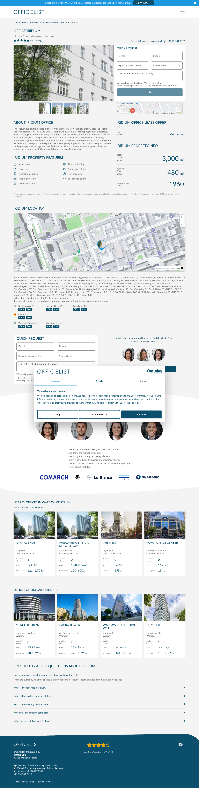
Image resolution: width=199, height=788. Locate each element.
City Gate (153, 625)
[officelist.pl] (26, 744)
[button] (99, 242)
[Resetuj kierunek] (182, 225)
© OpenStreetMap (163, 268)
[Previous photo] (17, 74)
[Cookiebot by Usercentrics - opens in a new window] (149, 371)
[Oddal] (182, 221)
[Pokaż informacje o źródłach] (182, 268)
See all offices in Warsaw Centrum (29, 508)
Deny (57, 414)
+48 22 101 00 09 (176, 41)
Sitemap (40, 782)
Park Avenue (26, 542)
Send (150, 92)
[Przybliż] (182, 217)
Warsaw (44, 22)
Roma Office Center (162, 542)
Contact (49, 782)
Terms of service (21, 782)
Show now (34, 570)
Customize (97, 414)
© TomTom (175, 268)
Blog (32, 782)
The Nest (110, 542)
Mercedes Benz (28, 625)
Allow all (141, 414)
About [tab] (143, 381)
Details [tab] (99, 381)
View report (143, 3)
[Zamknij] (195, 3)
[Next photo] (110, 74)
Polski (182, 12)
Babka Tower (69, 625)
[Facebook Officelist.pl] (181, 744)
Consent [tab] (55, 381)
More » (174, 86)
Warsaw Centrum (60, 22)
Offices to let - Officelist (26, 22)
